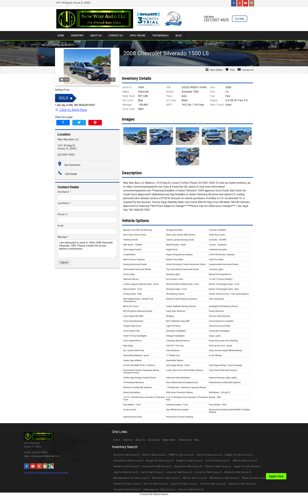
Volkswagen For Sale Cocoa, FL (159, 489)
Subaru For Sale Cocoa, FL (242, 483)
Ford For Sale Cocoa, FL (217, 460)
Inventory (128, 440)
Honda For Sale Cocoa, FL (126, 466)
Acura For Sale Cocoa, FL (126, 455)
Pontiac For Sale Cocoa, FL (127, 483)
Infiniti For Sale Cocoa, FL (218, 466)
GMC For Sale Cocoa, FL (244, 460)
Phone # (63, 214)
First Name (64, 192)
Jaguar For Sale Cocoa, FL (247, 466)
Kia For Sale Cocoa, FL (152, 472)
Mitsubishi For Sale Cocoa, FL (225, 478)
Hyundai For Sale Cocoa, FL (188, 466)
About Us (140, 440)
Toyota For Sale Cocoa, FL (127, 489)
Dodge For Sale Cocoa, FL (189, 460)
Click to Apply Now (73, 110)
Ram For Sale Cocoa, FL (156, 483)
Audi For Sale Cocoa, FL (154, 455)
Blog (196, 440)
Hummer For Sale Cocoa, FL (157, 466)
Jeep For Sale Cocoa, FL (126, 472)
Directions (54, 472)
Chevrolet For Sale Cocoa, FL (128, 460)
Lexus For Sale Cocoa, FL (179, 472)
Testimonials (184, 440)
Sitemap (64, 472)
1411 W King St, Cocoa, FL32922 (73, 2)
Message (63, 237)
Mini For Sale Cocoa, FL (195, 478)
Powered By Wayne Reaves (154, 494)
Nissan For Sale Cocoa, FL (255, 478)
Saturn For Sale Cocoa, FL (184, 483)
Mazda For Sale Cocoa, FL (238, 472)
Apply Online (169, 440)
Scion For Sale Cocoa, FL (213, 483)
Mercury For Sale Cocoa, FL (166, 478)
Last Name (64, 203)
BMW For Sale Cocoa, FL (181, 455)
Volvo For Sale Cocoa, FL (191, 489)
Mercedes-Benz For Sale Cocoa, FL (131, 478)
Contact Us (43, 472)
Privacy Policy (30, 472)
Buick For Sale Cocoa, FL (209, 455)
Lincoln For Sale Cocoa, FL (208, 472)
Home (116, 440)
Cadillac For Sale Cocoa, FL (239, 455)
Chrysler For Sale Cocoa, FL (160, 460)
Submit (64, 262)
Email (60, 225)
